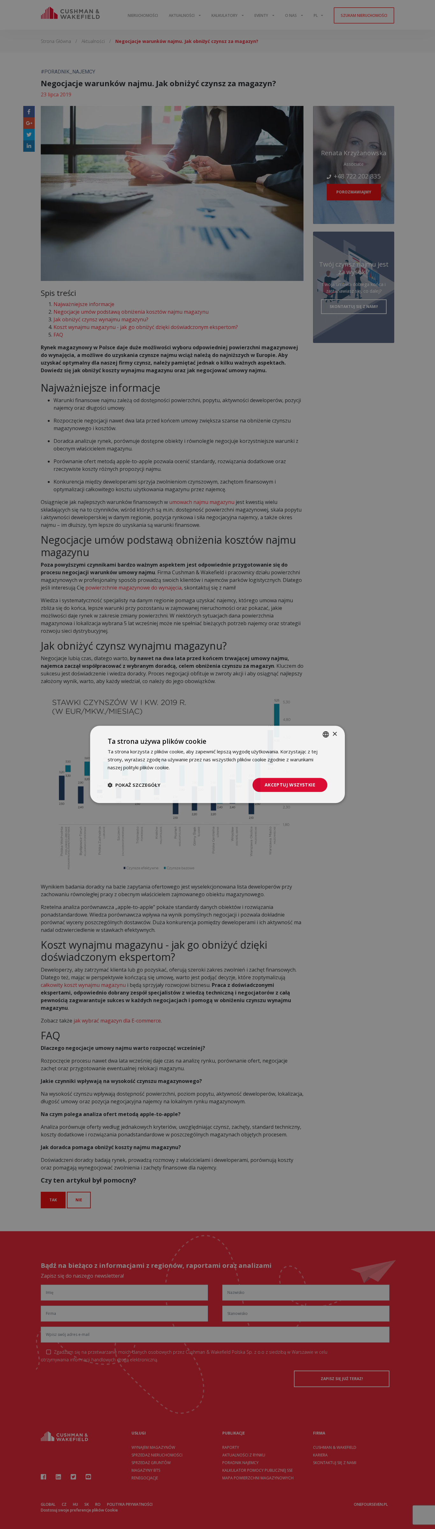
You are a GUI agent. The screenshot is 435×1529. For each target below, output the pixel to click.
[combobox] (326, 734)
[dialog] (217, 764)
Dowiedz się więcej (192, 767)
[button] (134, 784)
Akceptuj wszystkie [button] (290, 785)
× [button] (334, 734)
